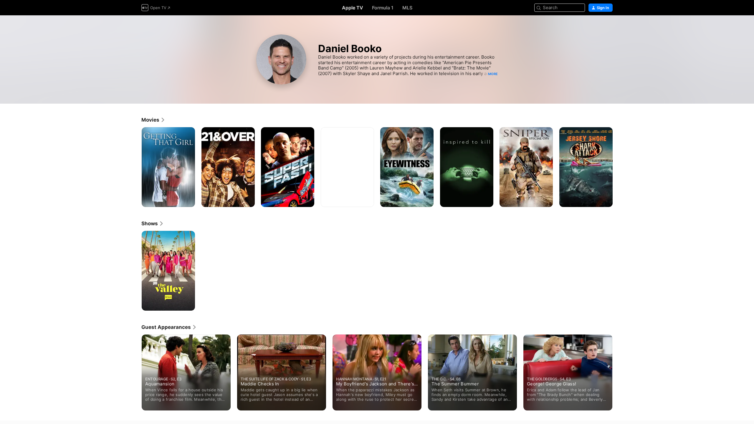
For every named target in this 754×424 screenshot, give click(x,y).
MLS (407, 8)
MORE (493, 74)
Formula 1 (382, 8)
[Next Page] (618, 167)
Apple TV (352, 8)
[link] (153, 120)
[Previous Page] (135, 167)
